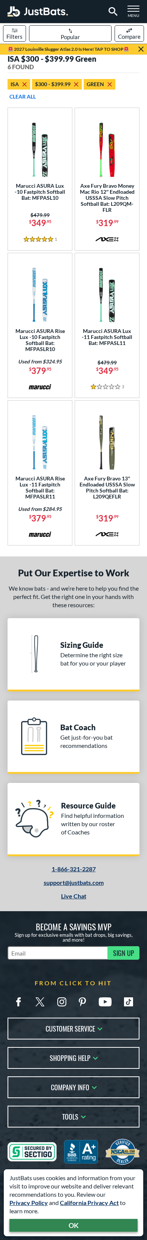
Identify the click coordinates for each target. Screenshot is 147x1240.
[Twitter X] (39, 1001)
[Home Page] (38, 11)
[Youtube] (105, 1001)
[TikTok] (128, 1001)
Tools (70, 1116)
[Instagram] (61, 1001)
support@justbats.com (74, 882)
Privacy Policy (28, 1202)
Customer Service (70, 1028)
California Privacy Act (89, 1202)
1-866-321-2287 (74, 868)
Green (95, 84)
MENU (135, 13)
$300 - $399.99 (52, 84)
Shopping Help (70, 1057)
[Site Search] (111, 12)
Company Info (70, 1086)
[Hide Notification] (141, 49)
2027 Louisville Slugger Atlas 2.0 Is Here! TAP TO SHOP (68, 49)
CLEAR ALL (22, 96)
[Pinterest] (82, 1001)
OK (74, 1225)
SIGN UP (123, 953)
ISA (15, 84)
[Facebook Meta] (18, 1001)
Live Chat (73, 896)
